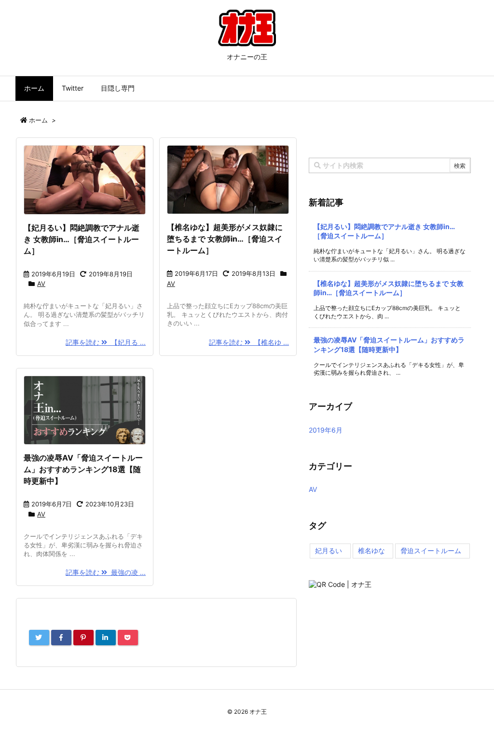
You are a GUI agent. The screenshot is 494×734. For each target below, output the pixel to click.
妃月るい (328, 550)
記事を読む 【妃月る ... (106, 342)
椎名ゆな (371, 550)
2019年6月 (326, 430)
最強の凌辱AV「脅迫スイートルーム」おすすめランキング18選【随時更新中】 (83, 469)
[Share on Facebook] (61, 637)
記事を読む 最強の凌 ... (106, 572)
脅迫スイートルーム (430, 550)
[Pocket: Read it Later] (128, 637)
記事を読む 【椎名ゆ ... (249, 342)
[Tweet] (39, 637)
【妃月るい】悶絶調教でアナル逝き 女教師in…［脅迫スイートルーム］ (81, 239)
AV (41, 283)
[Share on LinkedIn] (106, 637)
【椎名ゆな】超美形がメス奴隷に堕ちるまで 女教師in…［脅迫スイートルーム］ (225, 238)
